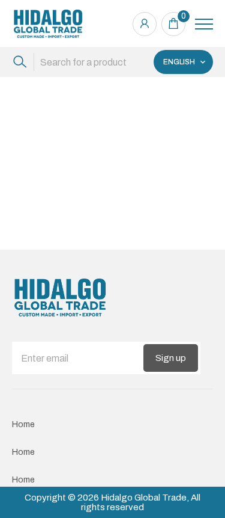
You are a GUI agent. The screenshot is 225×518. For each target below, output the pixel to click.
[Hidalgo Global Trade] (48, 24)
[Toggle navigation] (204, 24)
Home (23, 424)
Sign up (170, 358)
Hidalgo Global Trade (144, 497)
